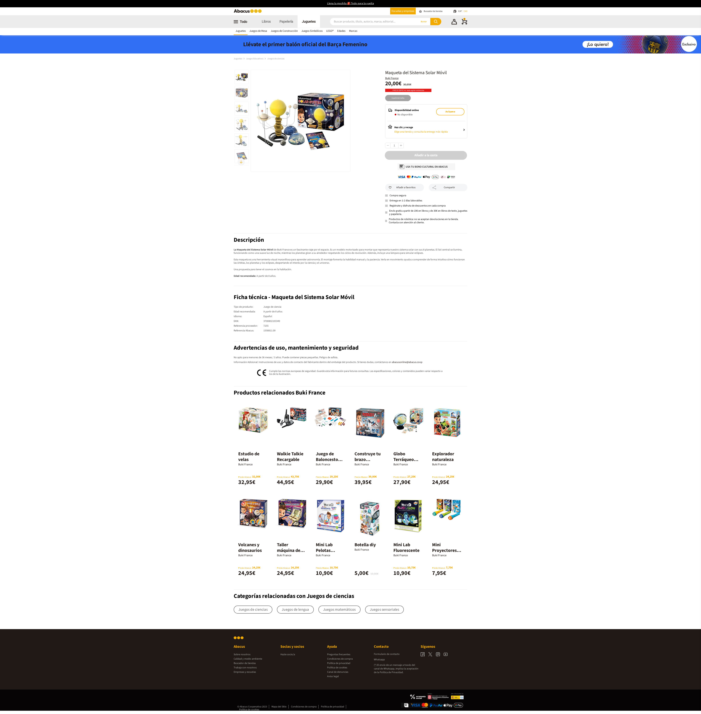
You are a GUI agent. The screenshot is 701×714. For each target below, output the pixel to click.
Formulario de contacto (387, 654)
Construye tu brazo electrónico (368, 459)
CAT (460, 11)
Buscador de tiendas (245, 663)
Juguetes (309, 21)
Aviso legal (333, 676)
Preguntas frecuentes (338, 654)
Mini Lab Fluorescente (406, 547)
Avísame (450, 112)
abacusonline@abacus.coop (407, 362)
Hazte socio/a (287, 654)
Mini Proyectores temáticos (444, 550)
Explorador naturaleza (443, 457)
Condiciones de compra (340, 659)
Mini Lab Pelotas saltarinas (326, 550)
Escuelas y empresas (403, 11)
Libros (266, 21)
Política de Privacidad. (391, 672)
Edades (341, 31)
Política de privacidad (338, 663)
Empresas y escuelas (245, 672)
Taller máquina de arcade (288, 550)
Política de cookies (337, 667)
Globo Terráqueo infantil (403, 459)
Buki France (392, 78)
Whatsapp (379, 659)
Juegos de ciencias (275, 58)
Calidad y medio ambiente (248, 659)
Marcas (353, 31)
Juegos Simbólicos (312, 31)
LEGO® (330, 31)
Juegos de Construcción (284, 31)
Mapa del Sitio (279, 707)
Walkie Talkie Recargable (290, 457)
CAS (465, 11)
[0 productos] (464, 24)
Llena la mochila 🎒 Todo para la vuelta (350, 3)
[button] (454, 22)
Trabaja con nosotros (245, 667)
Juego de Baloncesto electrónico (327, 459)
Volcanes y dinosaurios (250, 547)
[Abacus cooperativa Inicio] (249, 12)
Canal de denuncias (337, 672)
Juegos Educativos (255, 58)
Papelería (286, 21)
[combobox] (369, 21)
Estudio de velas (248, 457)
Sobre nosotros (242, 654)
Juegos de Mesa (258, 31)
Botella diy (365, 544)
